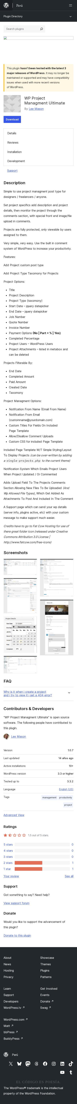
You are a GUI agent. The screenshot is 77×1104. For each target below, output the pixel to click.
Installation (14, 152)
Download (12, 119)
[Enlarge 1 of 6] (32, 563)
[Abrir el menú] (71, 5)
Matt (9, 1026)
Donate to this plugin (17, 935)
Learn (7, 988)
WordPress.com (16, 1019)
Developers (11, 1001)
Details (11, 133)
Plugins (44, 970)
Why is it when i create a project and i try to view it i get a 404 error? (28, 693)
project (68, 805)
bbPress (11, 1032)
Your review (11, 876)
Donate (47, 1001)
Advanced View (14, 815)
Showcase (47, 958)
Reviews (12, 142)
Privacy (8, 977)
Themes (45, 964)
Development (16, 161)
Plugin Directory (13, 16)
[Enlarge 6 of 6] (68, 604)
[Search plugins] (41, 29)
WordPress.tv (14, 1007)
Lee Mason (36, 109)
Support (12, 170)
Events (44, 995)
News (7, 964)
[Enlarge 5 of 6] (68, 563)
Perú (15, 1055)
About (7, 958)
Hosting (9, 970)
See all (69, 876)
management (49, 797)
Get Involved (48, 988)
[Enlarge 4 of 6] (32, 660)
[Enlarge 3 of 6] (32, 621)
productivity (65, 797)
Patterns (46, 977)
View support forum (16, 903)
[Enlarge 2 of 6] (32, 583)
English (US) (66, 789)
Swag (45, 1007)
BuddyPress (13, 1038)
